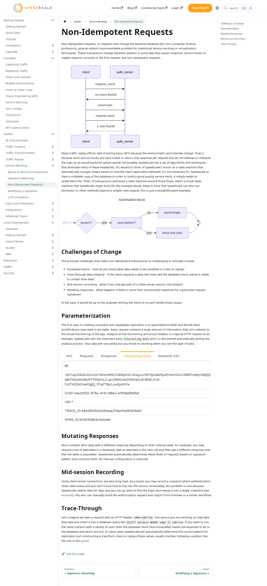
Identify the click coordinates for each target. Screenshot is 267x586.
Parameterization (230, 28)
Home (116, 8)
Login (175, 8)
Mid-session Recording (233, 38)
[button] (29, 20)
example (67, 495)
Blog (130, 8)
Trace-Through (228, 44)
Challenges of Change (232, 23)
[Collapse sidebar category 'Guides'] (53, 134)
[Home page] (64, 21)
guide (85, 541)
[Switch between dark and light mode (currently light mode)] (217, 8)
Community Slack (152, 8)
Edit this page (75, 554)
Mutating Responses (231, 33)
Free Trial (198, 8)
